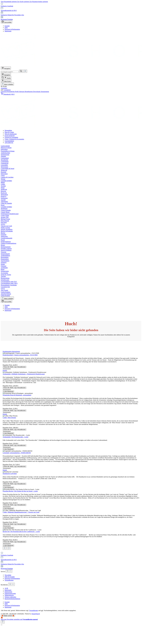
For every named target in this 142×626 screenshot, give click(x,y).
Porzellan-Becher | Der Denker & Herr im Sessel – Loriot (20, 491)
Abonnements (44, 91)
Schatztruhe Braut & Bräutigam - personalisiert (17, 395)
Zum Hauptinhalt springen (9, 1)
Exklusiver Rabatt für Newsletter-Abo (12, 15)
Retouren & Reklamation (12, 29)
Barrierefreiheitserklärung (12, 599)
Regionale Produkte (7, 19)
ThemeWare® (35, 614)
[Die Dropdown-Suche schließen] (25, 71)
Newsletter (8, 575)
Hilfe (6, 27)
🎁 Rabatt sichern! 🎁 (8, 615)
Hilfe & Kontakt (10, 577)
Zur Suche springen (23, 1)
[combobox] (10, 72)
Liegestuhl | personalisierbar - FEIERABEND (17, 453)
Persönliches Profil (13, 91)
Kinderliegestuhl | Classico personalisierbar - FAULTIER (20, 355)
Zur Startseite (71, 340)
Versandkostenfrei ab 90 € (9, 10)
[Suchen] (21, 71)
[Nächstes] (9, 548)
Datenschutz (8, 592)
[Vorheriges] (5, 548)
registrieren (7, 90)
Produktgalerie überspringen (11, 351)
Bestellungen (29, 91)
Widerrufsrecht (9, 595)
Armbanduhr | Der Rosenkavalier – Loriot (15, 437)
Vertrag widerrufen (10, 597)
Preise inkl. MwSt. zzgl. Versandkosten (14, 367)
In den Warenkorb (8, 391)
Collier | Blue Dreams (9, 417)
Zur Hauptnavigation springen (39, 1)
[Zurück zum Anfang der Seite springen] (3, 621)
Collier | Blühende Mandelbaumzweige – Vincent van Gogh (21, 512)
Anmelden (4, 88)
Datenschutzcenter (10, 593)
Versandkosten (9, 580)
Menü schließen (8, 84)
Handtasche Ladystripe (10, 473)
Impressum (8, 31)
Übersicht (4, 91)
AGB (6, 588)
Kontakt (7, 26)
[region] (71, 450)
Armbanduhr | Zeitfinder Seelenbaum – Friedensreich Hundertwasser (24, 374)
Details (5, 370)
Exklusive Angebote (7, 6)
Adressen (22, 91)
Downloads (36, 91)
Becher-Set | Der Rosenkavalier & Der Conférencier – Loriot (21, 531)
